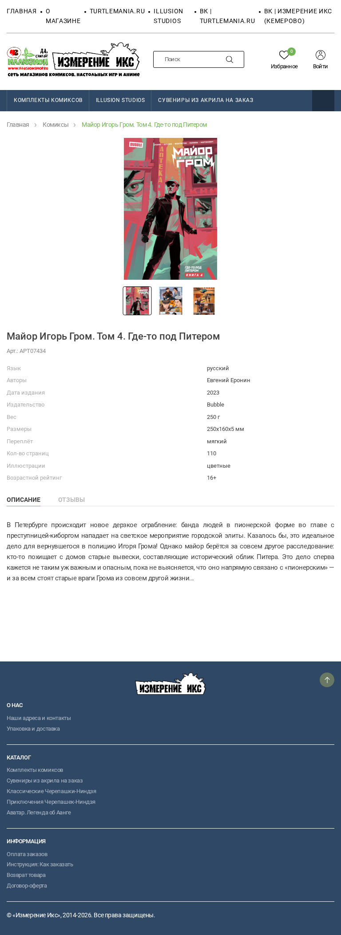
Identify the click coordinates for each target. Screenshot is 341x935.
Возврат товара (26, 875)
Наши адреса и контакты (39, 718)
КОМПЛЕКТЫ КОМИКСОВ (48, 100)
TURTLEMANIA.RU (117, 11)
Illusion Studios (120, 100)
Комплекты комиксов (35, 770)
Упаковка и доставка (33, 728)
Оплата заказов (27, 854)
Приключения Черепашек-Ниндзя (51, 801)
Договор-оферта (27, 885)
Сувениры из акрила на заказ (205, 100)
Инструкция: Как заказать (40, 864)
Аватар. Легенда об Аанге (39, 812)
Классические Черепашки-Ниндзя (51, 791)
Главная (22, 11)
